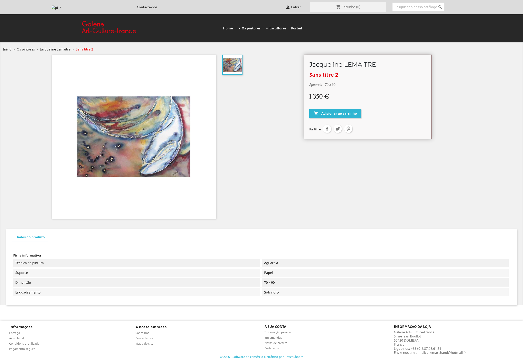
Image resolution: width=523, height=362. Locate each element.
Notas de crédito (276, 343)
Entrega (14, 333)
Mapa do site (144, 343)
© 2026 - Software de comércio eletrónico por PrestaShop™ (261, 357)
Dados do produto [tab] (30, 237)
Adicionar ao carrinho (335, 113)
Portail (296, 28)
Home (228, 28)
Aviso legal (16, 338)
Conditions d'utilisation (25, 343)
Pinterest (348, 129)
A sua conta (275, 326)
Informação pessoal (278, 332)
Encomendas (273, 338)
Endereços (272, 348)
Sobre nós (142, 333)
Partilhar (327, 129)
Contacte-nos (147, 7)
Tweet (338, 129)
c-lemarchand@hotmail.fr (446, 352)
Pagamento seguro (22, 349)
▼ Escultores (275, 28)
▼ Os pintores (249, 28)
